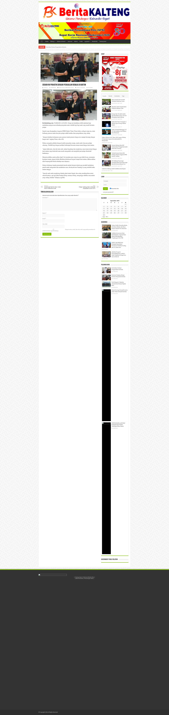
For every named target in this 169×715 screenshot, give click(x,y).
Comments (117, 96)
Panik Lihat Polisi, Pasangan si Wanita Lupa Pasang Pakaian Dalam (119, 123)
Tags (123, 96)
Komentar (45, 197)
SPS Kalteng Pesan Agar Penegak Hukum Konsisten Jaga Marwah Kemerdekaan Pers (119, 162)
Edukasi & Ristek (61, 41)
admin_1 (46, 87)
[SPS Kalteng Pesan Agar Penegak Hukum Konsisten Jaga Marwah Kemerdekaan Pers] (106, 163)
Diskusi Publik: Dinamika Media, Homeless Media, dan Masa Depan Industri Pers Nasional (119, 227)
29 (125, 213)
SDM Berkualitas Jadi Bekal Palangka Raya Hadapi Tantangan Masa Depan (118, 424)
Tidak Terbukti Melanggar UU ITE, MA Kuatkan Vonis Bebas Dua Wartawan (119, 131)
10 (107, 208)
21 (122, 210)
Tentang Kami (102, 41)
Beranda (41, 41)
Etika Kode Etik (79, 578)
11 (111, 208)
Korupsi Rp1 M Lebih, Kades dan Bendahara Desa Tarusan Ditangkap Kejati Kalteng (119, 115)
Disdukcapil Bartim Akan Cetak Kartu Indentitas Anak (52, 187)
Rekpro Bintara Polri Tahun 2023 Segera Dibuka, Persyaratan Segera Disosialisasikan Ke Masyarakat (114, 139)
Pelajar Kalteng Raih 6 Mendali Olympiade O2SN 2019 (87, 187)
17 (107, 210)
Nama (44, 213)
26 (114, 213)
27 (118, 213)
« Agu (103, 216)
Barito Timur (62, 87)
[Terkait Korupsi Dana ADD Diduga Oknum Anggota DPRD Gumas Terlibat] (106, 155)
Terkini (46, 41)
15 (125, 208)
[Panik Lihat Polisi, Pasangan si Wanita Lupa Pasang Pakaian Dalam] (106, 124)
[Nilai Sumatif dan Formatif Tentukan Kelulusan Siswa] (106, 102)
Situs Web (44, 224)
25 (111, 213)
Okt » (107, 216)
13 (118, 208)
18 (111, 210)
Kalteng (52, 41)
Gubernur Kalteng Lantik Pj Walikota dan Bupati (114, 168)
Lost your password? (108, 192)
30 (103, 215)
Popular (105, 96)
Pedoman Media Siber (88, 577)
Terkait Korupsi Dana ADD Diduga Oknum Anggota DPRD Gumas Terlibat (119, 154)
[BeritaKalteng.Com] (85, 12)
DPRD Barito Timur (69, 87)
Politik (81, 41)
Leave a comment (81, 87)
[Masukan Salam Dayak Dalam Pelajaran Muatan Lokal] (106, 109)
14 (122, 208)
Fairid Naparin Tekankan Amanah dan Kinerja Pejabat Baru (119, 284)
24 (107, 213)
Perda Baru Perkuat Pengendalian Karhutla (56, 47)
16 (103, 210)
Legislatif (86, 41)
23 (103, 213)
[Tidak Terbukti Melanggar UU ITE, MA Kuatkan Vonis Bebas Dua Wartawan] (106, 132)
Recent (110, 96)
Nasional (70, 41)
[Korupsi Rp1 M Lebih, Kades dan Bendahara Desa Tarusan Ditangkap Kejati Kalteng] (106, 116)
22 (125, 210)
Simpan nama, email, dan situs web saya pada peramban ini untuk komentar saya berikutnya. (68, 230)
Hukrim (76, 41)
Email (44, 218)
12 (114, 208)
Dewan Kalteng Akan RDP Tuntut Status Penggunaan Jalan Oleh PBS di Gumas (120, 147)
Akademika (94, 41)
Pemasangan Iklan (88, 578)
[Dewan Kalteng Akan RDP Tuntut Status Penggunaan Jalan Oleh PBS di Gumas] (106, 147)
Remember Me (115, 188)
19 (114, 210)
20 (118, 210)
